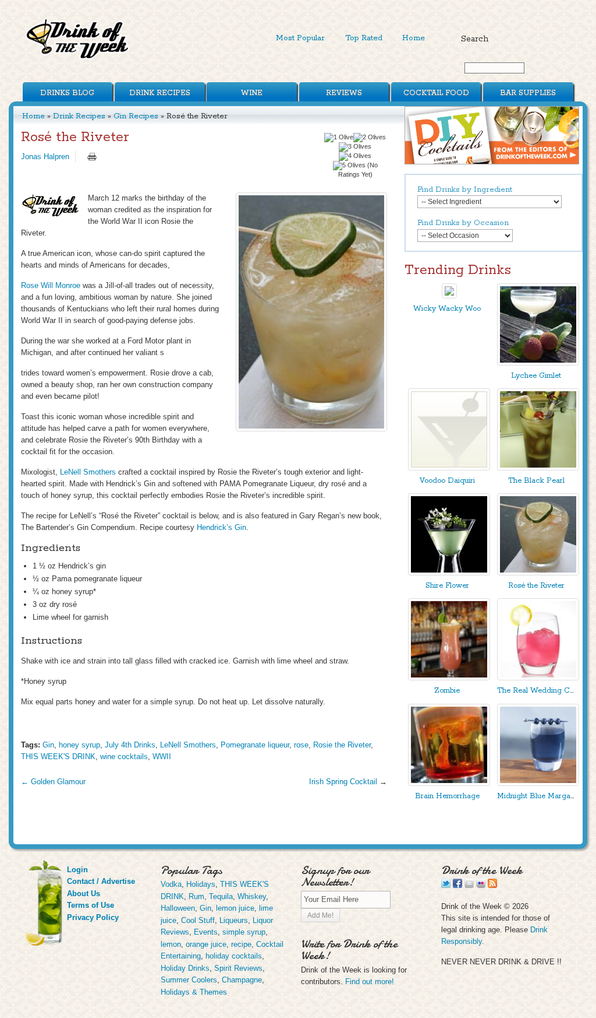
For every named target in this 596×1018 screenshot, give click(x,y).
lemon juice (235, 908)
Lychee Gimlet (536, 376)
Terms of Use (90, 905)
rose (301, 744)
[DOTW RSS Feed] (492, 885)
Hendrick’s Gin (221, 527)
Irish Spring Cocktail (343, 781)
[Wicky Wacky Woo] (449, 296)
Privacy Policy (93, 917)
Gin (48, 744)
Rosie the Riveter (342, 744)
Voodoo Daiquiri (447, 481)
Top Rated (363, 38)
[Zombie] (449, 677)
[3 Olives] (355, 147)
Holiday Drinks (185, 968)
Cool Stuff (198, 920)
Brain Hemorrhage (447, 796)
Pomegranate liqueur (255, 744)
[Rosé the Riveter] (311, 311)
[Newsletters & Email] (469, 885)
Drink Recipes (159, 93)
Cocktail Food (436, 93)
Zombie (447, 691)
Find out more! (369, 981)
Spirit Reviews (238, 968)
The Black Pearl (536, 481)
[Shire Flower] (449, 572)
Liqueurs (233, 920)
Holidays (200, 884)
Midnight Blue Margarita (539, 796)
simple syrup (243, 932)
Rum (196, 896)
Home (413, 38)
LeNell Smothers (88, 472)
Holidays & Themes (194, 992)
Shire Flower (447, 586)
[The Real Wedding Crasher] (538, 677)
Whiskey (251, 896)
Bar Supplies (528, 93)
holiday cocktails (233, 956)
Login (77, 869)
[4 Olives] (355, 156)
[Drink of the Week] (78, 58)
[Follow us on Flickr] (480, 885)
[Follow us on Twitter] (445, 885)
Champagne (242, 979)
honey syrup (79, 744)
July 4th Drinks (130, 744)
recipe (241, 944)
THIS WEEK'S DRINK (58, 756)
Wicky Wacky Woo (447, 309)
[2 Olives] (369, 137)
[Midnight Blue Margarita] (538, 783)
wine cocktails (124, 756)
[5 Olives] (349, 165)
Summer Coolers (189, 979)
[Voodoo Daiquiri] (449, 468)
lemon (171, 944)
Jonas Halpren (45, 156)
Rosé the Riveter (536, 586)
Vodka (171, 884)
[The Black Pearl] (538, 468)
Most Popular (300, 38)
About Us (83, 893)
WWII (161, 756)
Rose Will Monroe (50, 285)
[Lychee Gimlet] (538, 363)
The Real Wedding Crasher (544, 691)
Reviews (344, 93)
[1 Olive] (338, 137)
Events (206, 932)
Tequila (221, 896)
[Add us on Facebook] (457, 885)
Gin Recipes (135, 116)
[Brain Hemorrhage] (449, 783)
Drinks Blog (67, 93)
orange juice (206, 944)
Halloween (178, 908)
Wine (251, 93)
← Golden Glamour (53, 781)
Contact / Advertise (101, 881)
